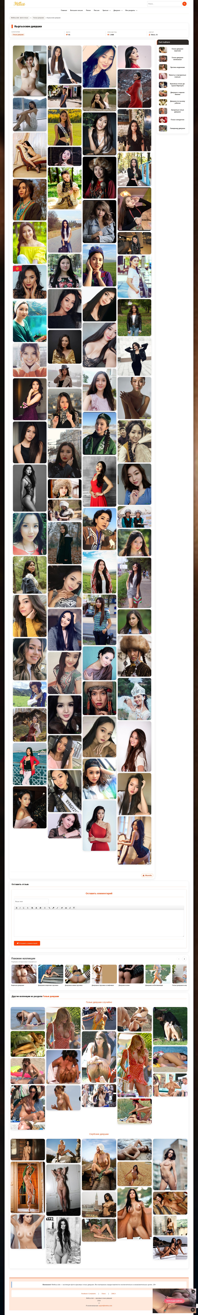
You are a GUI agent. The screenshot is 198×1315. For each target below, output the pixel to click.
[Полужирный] (16, 908)
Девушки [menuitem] (117, 10)
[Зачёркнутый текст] (28, 908)
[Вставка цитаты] (66, 908)
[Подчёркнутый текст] (24, 908)
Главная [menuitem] (64, 10)
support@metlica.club (105, 1306)
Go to (179, 1301)
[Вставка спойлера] (74, 908)
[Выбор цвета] (57, 908)
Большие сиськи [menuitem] (76, 10)
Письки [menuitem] (96, 10)
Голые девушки (18, 34)
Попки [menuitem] (88, 10)
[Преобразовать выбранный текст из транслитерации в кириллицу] (70, 908)
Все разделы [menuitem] (130, 10)
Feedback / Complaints (88, 1293)
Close (170, 1301)
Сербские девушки (99, 1134)
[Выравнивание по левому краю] (32, 908)
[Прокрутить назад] (179, 959)
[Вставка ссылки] (49, 908)
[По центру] (36, 908)
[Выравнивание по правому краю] (40, 908)
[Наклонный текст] (20, 908)
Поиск (104, 1293)
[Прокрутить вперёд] (184, 959)
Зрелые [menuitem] (105, 10)
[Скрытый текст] (62, 908)
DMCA (113, 1293)
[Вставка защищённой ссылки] (53, 908)
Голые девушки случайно (99, 1002)
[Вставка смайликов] (45, 908)
